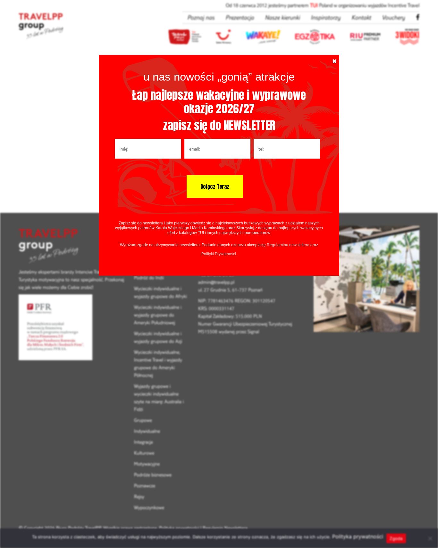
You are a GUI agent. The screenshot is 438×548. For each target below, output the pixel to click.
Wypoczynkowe (149, 507)
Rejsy (139, 496)
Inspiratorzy (326, 17)
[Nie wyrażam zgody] (430, 538)
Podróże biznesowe (153, 474)
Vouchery (393, 17)
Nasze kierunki (282, 17)
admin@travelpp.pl (216, 282)
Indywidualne (147, 431)
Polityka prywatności (179, 528)
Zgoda (396, 538)
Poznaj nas (201, 17)
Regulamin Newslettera (225, 528)
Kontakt (361, 17)
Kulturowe (144, 453)
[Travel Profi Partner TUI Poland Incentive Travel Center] (71, 247)
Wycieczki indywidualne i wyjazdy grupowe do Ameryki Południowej (157, 314)
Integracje (143, 442)
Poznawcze (144, 485)
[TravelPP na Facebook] (417, 17)
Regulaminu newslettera (288, 245)
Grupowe (143, 420)
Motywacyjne (147, 463)
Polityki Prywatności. (219, 254)
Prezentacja (239, 17)
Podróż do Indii (149, 277)
